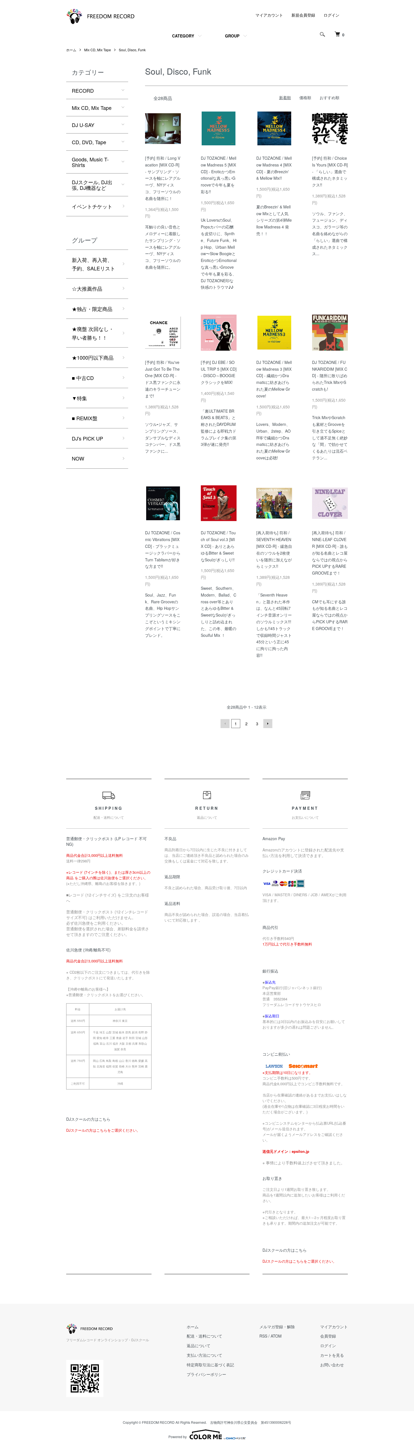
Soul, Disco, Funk (132, 49)
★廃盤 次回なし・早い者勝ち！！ (93, 333)
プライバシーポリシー (206, 1374)
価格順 (305, 97)
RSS (263, 1336)
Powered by (177, 1436)
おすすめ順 (329, 97)
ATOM (276, 1336)
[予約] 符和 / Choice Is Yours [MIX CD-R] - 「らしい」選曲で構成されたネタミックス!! (330, 171)
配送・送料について (204, 1336)
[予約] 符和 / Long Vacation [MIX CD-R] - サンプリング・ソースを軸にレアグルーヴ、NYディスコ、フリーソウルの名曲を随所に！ (163, 178)
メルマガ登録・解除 (277, 1326)
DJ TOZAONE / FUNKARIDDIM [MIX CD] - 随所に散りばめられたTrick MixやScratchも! (329, 375)
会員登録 (328, 1336)
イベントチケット (92, 206)
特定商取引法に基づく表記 (210, 1364)
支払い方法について (204, 1355)
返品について (198, 1345)
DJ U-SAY (83, 124)
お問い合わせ (332, 1364)
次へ (267, 723)
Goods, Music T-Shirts (90, 161)
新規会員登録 (303, 15)
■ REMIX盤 (84, 418)
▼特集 (79, 398)
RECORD (83, 90)
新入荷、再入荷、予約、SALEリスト (93, 264)
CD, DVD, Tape (89, 142)
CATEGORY (183, 36)
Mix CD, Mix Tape (97, 49)
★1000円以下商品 (92, 357)
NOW (78, 458)
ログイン (331, 15)
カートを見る (332, 1355)
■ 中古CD (83, 377)
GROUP (232, 36)
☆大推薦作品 (87, 288)
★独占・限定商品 (92, 308)
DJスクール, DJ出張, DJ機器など (92, 184)
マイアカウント (269, 15)
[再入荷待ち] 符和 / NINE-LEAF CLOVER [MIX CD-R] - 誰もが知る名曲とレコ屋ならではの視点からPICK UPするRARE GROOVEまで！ (330, 553)
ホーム (71, 49)
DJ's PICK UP (87, 438)
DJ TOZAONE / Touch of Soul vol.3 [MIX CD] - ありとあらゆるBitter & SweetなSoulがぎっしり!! (218, 546)
